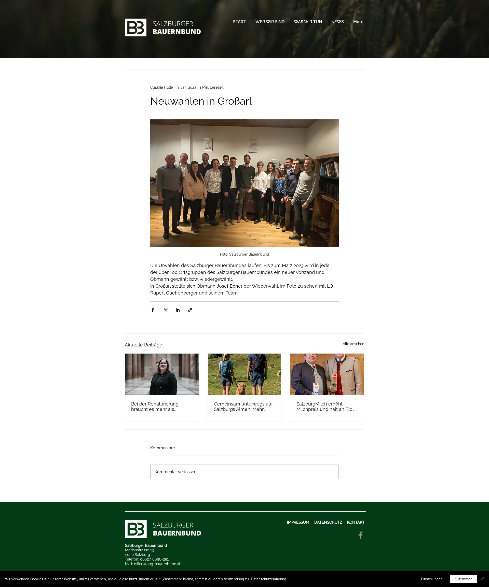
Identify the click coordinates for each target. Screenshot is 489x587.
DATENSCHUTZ (328, 522)
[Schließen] (483, 579)
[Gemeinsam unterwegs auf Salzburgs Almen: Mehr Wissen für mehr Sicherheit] (244, 374)
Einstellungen (432, 578)
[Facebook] (360, 535)
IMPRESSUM (298, 522)
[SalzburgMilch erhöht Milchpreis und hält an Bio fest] (327, 374)
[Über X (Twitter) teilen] (165, 310)
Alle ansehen (353, 344)
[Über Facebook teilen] (152, 310)
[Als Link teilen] (190, 310)
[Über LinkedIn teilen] (177, 310)
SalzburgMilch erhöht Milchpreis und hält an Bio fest (324, 406)
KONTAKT (356, 522)
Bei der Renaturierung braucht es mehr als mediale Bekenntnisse (155, 406)
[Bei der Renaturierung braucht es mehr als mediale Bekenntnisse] (162, 374)
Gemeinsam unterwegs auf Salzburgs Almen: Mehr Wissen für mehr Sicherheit (243, 406)
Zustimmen (463, 578)
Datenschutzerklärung (268, 578)
